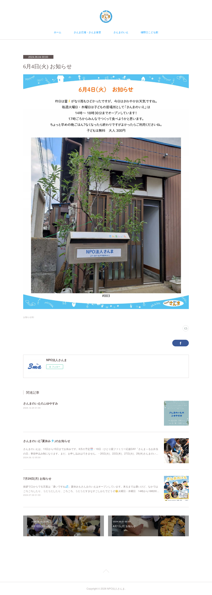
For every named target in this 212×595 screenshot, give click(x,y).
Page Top (106, 571)
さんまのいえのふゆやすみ (40, 403)
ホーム (57, 32)
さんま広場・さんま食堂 (87, 32)
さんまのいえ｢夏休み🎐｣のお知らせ (46, 441)
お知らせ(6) (28, 317)
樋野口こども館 (149, 32)
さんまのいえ (120, 32)
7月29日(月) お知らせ (37, 478)
